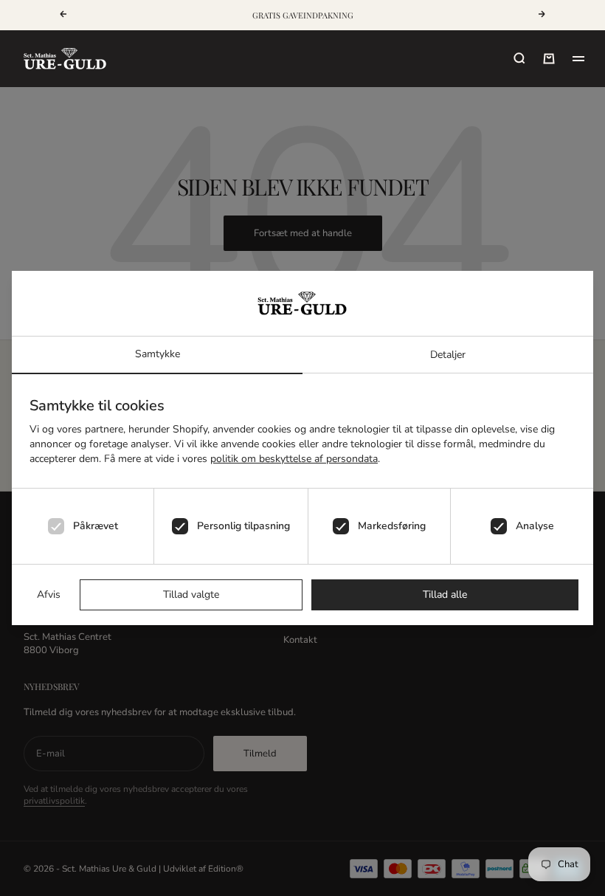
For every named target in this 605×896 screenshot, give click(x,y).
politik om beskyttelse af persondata (294, 459)
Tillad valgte (191, 594)
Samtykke (157, 354)
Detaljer (448, 355)
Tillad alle (445, 594)
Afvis (48, 594)
